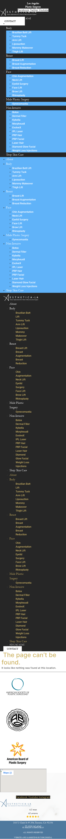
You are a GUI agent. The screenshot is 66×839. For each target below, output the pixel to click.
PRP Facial (18, 139)
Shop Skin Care (14, 154)
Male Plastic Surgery (17, 99)
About (9, 23)
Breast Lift (18, 60)
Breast (9, 56)
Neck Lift (17, 80)
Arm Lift (16, 40)
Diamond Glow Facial (23, 146)
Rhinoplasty (18, 95)
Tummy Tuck (19, 36)
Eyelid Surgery (20, 83)
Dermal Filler (19, 116)
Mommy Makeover (22, 47)
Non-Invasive (13, 108)
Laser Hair (18, 142)
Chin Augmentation (22, 76)
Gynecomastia (20, 103)
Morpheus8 (18, 123)
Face (8, 72)
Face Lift (17, 87)
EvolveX (16, 127)
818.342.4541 (17, 644)
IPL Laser (17, 131)
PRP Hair (17, 135)
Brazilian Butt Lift (21, 32)
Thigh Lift (17, 51)
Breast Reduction (21, 67)
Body (9, 28)
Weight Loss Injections (24, 150)
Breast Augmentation (24, 63)
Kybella (16, 119)
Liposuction (18, 43)
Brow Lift (17, 91)
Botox (15, 112)
